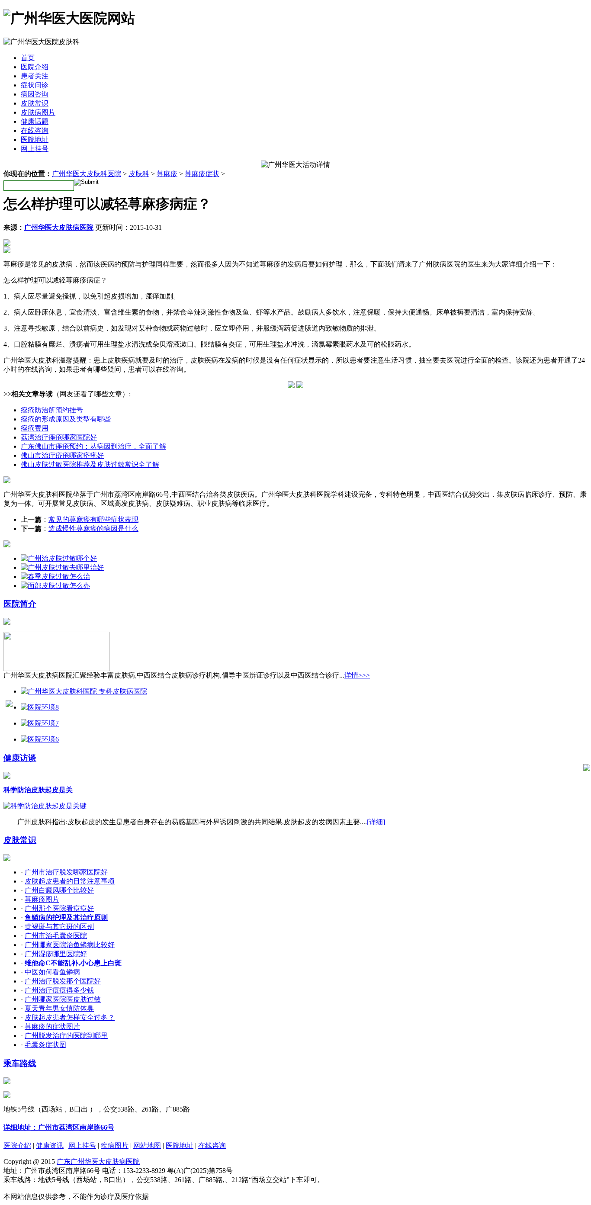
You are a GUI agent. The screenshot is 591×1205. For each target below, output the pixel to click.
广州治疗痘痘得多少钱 (59, 990)
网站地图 (147, 1145)
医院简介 (19, 603)
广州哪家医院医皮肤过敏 (63, 999)
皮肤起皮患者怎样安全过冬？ (70, 1017)
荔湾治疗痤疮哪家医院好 (59, 437)
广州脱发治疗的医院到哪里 (66, 1035)
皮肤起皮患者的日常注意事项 (70, 881)
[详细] (376, 822)
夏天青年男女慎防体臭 (59, 1008)
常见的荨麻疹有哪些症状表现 (93, 519)
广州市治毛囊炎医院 (56, 935)
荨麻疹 (167, 173)
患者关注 (34, 76)
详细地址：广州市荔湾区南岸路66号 (58, 1127)
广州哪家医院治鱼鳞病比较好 (70, 944)
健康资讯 (50, 1145)
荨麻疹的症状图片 (52, 1026)
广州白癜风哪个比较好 (59, 890)
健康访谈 (19, 757)
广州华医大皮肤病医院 (58, 227)
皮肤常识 (34, 103)
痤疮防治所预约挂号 (52, 410)
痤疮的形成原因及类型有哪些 (66, 419)
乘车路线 (19, 1063)
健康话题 (34, 121)
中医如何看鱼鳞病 (52, 972)
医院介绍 (34, 67)
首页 (28, 57)
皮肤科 (138, 173)
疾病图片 (114, 1145)
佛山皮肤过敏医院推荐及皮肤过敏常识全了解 (90, 464)
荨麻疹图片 (42, 899)
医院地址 (34, 139)
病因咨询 (34, 94)
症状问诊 (34, 85)
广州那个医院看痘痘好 (59, 908)
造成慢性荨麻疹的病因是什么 (93, 528)
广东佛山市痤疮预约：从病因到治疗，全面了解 (93, 446)
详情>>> (357, 675)
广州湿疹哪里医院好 (56, 954)
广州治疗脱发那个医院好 (63, 981)
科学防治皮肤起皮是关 (38, 790)
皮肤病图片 (38, 112)
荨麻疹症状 (202, 173)
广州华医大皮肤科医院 (86, 173)
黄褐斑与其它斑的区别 (59, 926)
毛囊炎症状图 (45, 1044)
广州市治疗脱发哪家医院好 (66, 872)
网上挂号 (34, 148)
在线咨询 (34, 130)
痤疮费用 (34, 428)
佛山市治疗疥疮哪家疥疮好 (62, 455)
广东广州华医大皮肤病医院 (98, 1161)
